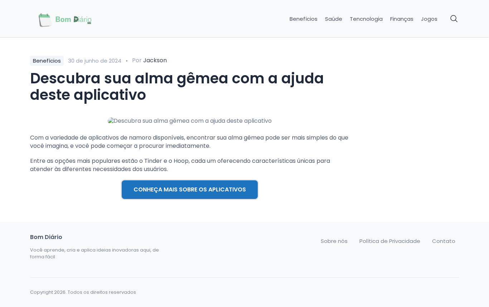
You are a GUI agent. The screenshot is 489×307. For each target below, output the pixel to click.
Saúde (333, 19)
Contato (443, 241)
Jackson (155, 60)
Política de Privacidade (389, 241)
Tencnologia (366, 19)
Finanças (401, 19)
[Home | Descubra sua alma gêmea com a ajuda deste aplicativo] (80, 19)
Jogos (429, 19)
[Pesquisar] (454, 19)
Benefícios (304, 19)
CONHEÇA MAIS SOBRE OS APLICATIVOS (190, 189)
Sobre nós (334, 241)
